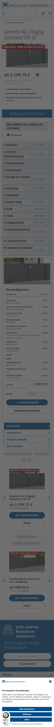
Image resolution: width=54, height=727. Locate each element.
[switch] (5, 723)
